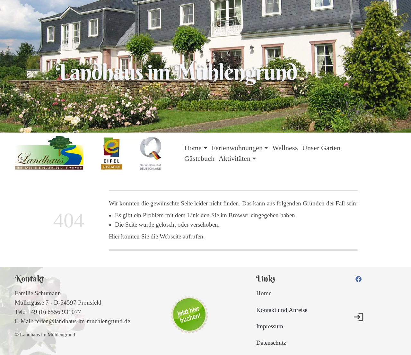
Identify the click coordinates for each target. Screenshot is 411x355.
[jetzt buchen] (189, 315)
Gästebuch (199, 158)
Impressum (269, 326)
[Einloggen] (358, 317)
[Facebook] (358, 278)
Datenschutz (271, 342)
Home (263, 293)
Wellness (285, 148)
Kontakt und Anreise (281, 310)
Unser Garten (321, 148)
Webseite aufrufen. (182, 236)
